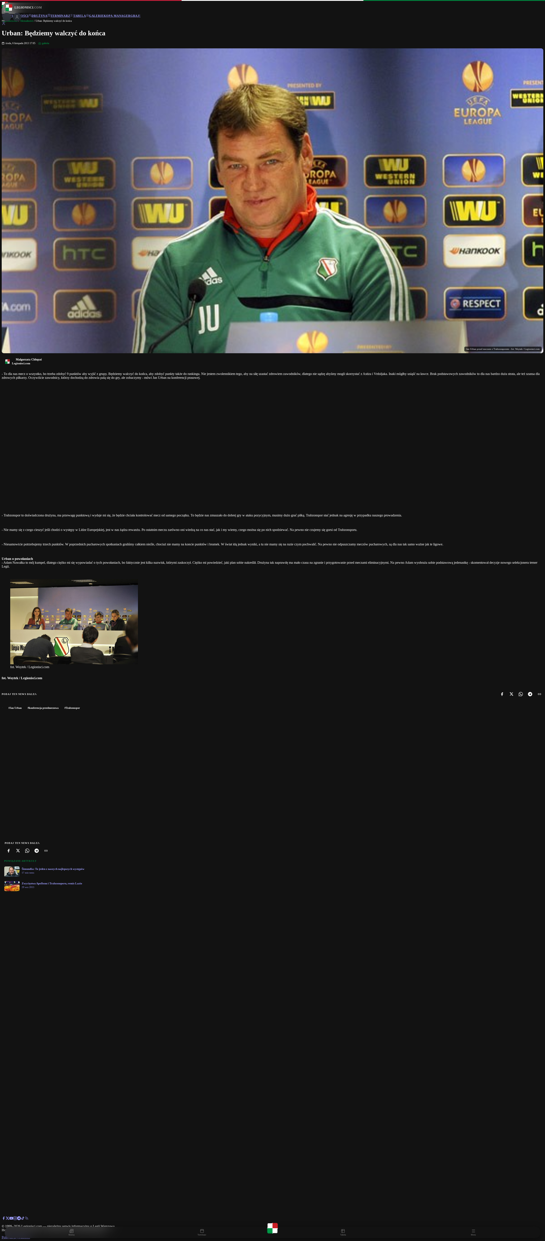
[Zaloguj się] (4, 24)
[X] (511, 694)
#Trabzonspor (72, 707)
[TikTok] (23, 1219)
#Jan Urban (15, 707)
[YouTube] (11, 1219)
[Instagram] (15, 1219)
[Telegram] (530, 694)
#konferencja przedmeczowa (43, 707)
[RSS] (27, 1219)
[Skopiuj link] (539, 694)
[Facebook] (502, 694)
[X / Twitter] (7, 1219)
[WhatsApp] (521, 694)
